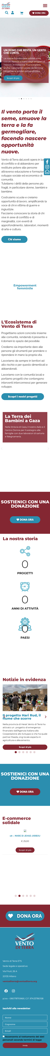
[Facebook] (6, 991)
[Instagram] (13, 991)
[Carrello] (22, 13)
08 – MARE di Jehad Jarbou (25, 836)
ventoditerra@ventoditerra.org (20, 981)
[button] (45, 5)
